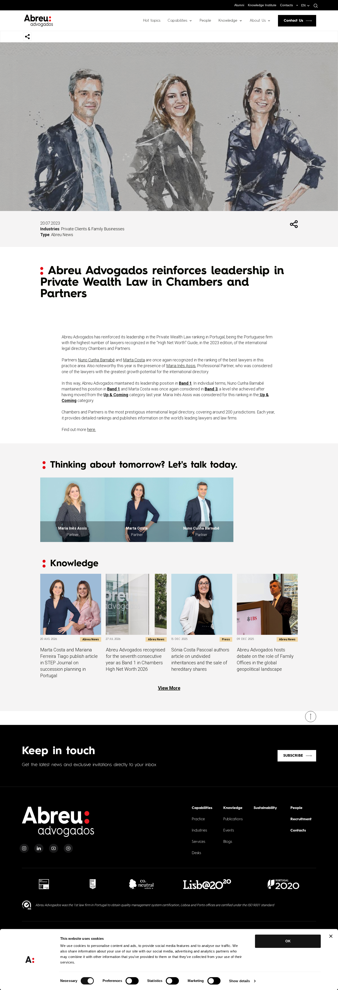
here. (91, 429)
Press (226, 639)
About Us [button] (258, 21)
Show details (239, 981)
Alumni (239, 5)
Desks (196, 853)
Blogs (227, 842)
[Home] (58, 824)
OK (288, 941)
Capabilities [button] (177, 21)
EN (303, 5)
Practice (198, 819)
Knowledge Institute (262, 5)
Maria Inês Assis (180, 365)
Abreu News (62, 234)
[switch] (132, 980)
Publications (233, 819)
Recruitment (301, 819)
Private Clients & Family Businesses (92, 228)
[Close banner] (330, 936)
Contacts (286, 5)
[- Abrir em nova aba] (44, 884)
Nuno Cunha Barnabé (96, 359)
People (205, 21)
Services (198, 842)
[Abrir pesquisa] (314, 5)
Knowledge (227, 21)
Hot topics (151, 21)
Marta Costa (134, 359)
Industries (199, 830)
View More (169, 688)
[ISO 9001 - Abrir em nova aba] (27, 905)
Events (228, 830)
